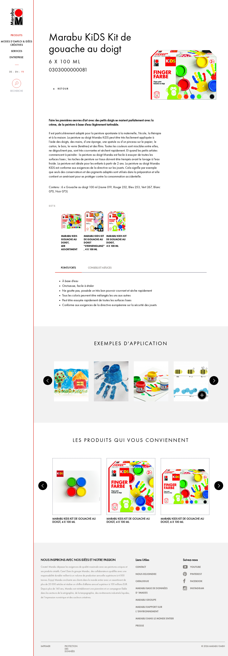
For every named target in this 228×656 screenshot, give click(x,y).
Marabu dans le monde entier (155, 618)
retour (63, 89)
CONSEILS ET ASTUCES (100, 268)
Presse (140, 625)
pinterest (196, 574)
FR (22, 72)
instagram (197, 588)
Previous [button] (47, 380)
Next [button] (213, 380)
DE (10, 72)
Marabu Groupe (146, 599)
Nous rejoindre (146, 574)
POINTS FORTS (68, 268)
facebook (196, 581)
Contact (141, 567)
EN (16, 72)
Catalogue (142, 581)
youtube (195, 567)
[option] (71, 232)
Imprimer (45, 646)
